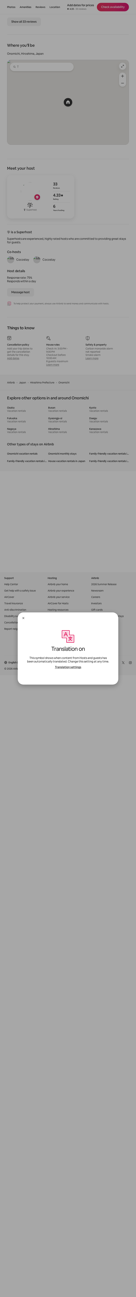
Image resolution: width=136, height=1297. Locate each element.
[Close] (23, 618)
